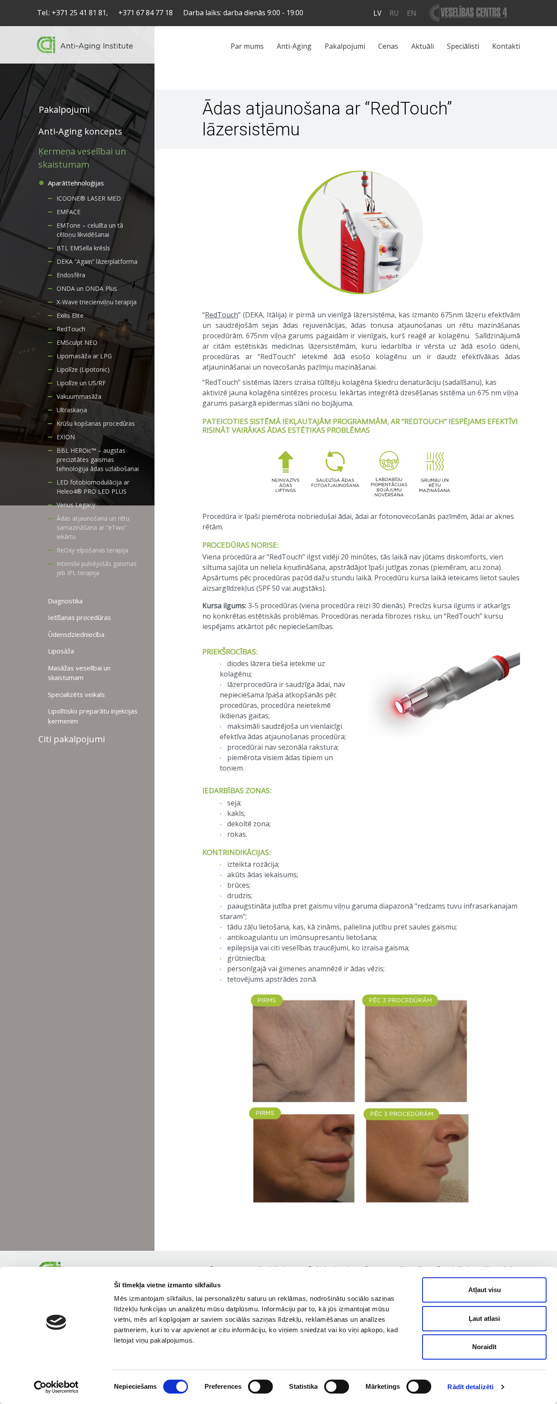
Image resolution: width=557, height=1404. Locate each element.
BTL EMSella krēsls (83, 248)
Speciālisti (463, 46)
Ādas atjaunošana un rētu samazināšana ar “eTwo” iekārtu (93, 527)
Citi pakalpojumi (71, 739)
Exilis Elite (70, 315)
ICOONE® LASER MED (89, 198)
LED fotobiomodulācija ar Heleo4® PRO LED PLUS (93, 486)
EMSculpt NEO (77, 342)
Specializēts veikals (76, 694)
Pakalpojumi (345, 46)
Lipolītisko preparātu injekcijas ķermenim (93, 716)
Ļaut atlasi (484, 1318)
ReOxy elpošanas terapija (92, 550)
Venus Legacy (76, 505)
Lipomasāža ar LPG (84, 356)
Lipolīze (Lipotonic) (83, 369)
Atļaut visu (484, 1289)
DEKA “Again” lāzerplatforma (97, 261)
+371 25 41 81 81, (80, 12)
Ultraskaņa (72, 410)
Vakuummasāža (79, 396)
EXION (66, 437)
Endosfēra (71, 275)
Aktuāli (422, 46)
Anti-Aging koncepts (80, 131)
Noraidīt (484, 1346)
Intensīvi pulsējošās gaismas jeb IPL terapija (97, 568)
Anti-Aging (294, 46)
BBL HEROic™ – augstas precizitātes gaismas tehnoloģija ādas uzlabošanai (98, 459)
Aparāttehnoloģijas (76, 182)
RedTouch (71, 329)
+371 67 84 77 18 (145, 12)
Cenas (388, 46)
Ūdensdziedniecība (76, 634)
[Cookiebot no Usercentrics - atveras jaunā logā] (56, 1387)
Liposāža (61, 650)
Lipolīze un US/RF (81, 383)
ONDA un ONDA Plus (87, 288)
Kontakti (506, 46)
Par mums (247, 46)
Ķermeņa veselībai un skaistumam (82, 157)
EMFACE (69, 212)
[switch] (260, 1387)
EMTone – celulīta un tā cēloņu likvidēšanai (90, 230)
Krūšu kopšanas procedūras (96, 423)
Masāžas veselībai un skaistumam (79, 672)
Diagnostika (65, 600)
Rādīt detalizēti (470, 1387)
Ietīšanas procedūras (79, 617)
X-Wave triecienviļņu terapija (97, 302)
